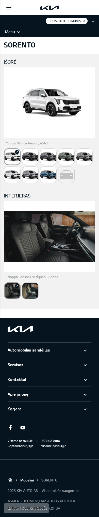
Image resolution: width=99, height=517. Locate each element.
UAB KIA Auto (50, 440)
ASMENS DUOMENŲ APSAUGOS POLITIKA (41, 501)
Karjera (15, 408)
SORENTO (49, 480)
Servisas (15, 364)
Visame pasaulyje (20, 440)
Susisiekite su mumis (65, 21)
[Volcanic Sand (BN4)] (84, 156)
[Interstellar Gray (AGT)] (48, 156)
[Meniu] (9, 8)
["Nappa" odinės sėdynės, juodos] (12, 290)
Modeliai (27, 480)
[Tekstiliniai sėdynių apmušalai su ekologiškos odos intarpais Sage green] (30, 290)
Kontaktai (17, 379)
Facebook (10, 427)
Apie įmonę (18, 394)
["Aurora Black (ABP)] (30, 156)
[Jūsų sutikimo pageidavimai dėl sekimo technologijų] (26, 508)
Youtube (22, 427)
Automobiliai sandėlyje (29, 349)
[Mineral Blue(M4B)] (48, 174)
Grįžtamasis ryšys (20, 445)
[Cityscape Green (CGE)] (66, 156)
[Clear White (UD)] (12, 174)
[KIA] (49, 7)
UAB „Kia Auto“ (10, 479)
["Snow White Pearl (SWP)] (12, 156)
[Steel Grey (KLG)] (30, 174)
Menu (10, 31)
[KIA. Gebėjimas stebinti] (20, 329)
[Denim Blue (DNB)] (66, 174)
